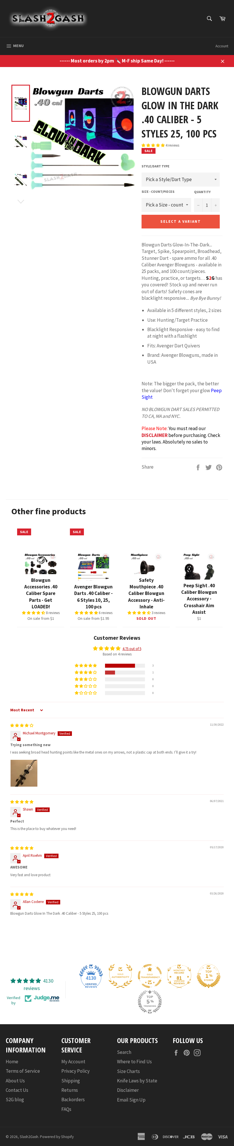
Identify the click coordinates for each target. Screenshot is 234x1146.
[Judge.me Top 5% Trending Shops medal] (150, 1002)
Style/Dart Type (156, 166)
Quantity (202, 192)
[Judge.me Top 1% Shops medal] (209, 976)
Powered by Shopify (57, 1136)
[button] (154, 145)
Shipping (70, 1081)
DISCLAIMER (155, 435)
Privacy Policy (75, 1071)
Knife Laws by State (137, 1081)
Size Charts (128, 1071)
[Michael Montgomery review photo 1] (24, 773)
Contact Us (17, 1090)
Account (221, 46)
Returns (69, 1090)
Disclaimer (128, 1090)
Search (124, 1052)
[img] (21, 725)
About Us (15, 1081)
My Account (73, 1061)
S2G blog (15, 1099)
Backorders (73, 1099)
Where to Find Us (134, 1061)
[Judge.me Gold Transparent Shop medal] (150, 976)
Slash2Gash (29, 1136)
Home (12, 1061)
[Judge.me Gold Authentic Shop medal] (120, 976)
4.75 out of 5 (131, 648)
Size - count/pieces (158, 191)
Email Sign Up (131, 1100)
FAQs (66, 1109)
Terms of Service (23, 1071)
